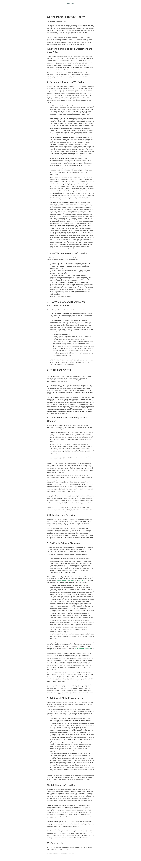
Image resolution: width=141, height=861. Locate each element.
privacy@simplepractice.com (65, 580)
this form (81, 580)
